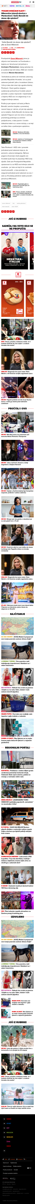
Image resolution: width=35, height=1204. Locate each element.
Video (9, 1146)
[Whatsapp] (8, 52)
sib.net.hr (15, 1189)
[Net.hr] (13, 1179)
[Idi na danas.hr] (16, 2)
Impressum (6, 1163)
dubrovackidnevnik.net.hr (9, 1193)
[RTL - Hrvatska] (5, 1179)
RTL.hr (4, 1184)
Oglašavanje (13, 1163)
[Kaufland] (17, 275)
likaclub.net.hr (6, 1195)
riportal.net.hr (16, 1191)
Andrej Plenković (21, 203)
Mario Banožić (5, 206)
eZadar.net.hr (20, 1193)
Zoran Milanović (17, 58)
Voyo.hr (14, 1184)
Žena (8, 1141)
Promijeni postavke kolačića (10, 1173)
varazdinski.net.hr (7, 1191)
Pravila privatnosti (7, 1170)
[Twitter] (5, 52)
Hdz (14, 203)
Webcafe (10, 1137)
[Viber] (10, 52)
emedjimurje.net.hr (7, 1189)
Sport (9, 1123)
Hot (8, 1128)
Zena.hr (9, 1184)
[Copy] (13, 52)
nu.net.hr (26, 1193)
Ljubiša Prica (20, 47)
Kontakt (16, 1170)
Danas (9, 1119)
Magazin (10, 1132)
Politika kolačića (17, 1166)
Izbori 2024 (15, 206)
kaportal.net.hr (22, 1189)
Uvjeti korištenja (7, 1166)
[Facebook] (2, 52)
